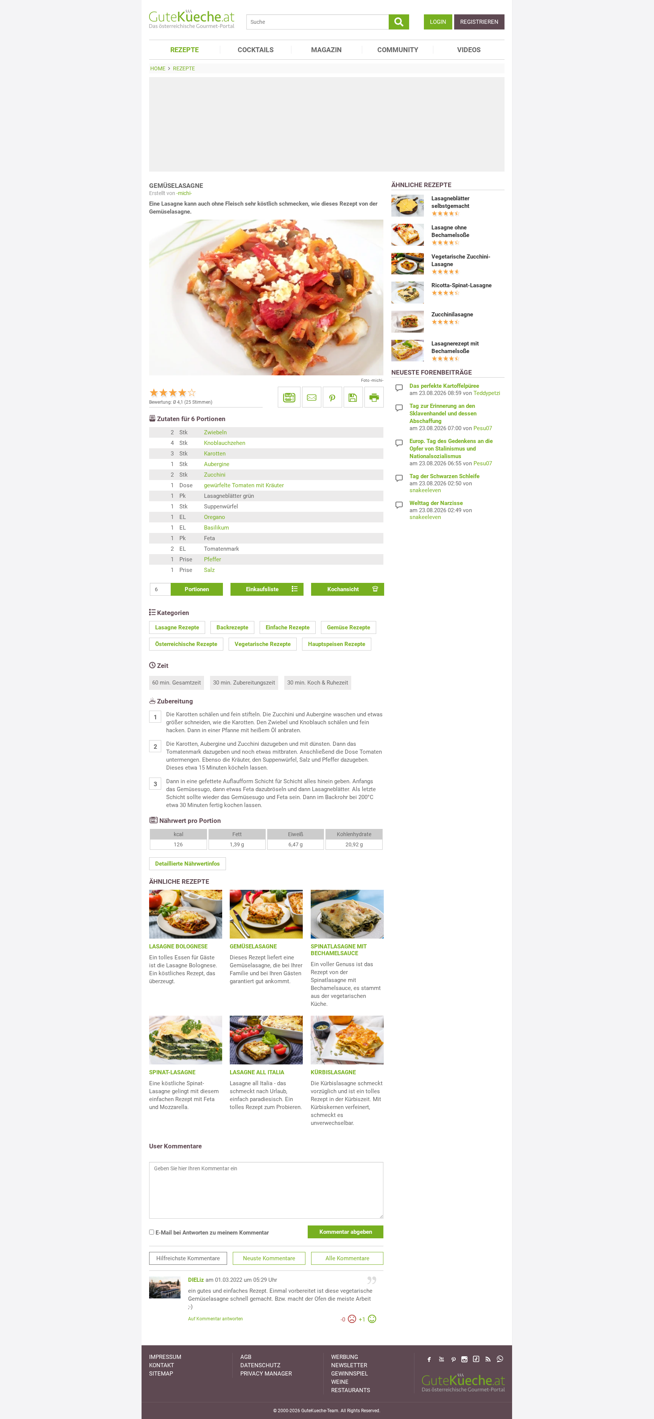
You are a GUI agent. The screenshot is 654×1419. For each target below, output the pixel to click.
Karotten (215, 453)
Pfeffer (212, 559)
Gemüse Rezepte (348, 627)
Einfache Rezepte (288, 627)
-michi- (184, 193)
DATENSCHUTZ (260, 1365)
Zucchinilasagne (452, 314)
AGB (245, 1357)
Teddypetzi (486, 393)
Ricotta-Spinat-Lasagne (461, 285)
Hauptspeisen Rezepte (336, 644)
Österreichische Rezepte (186, 644)
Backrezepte (232, 627)
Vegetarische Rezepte (263, 644)
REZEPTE (184, 50)
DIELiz (196, 1279)
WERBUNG (344, 1357)
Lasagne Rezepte (177, 627)
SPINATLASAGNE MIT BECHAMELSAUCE (339, 950)
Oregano (214, 517)
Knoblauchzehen (224, 443)
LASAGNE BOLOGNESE (178, 946)
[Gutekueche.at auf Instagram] (464, 1359)
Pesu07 (482, 428)
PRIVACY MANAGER (266, 1373)
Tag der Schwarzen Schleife (445, 476)
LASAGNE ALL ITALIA (257, 1072)
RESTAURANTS (350, 1390)
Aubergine (216, 464)
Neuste (269, 1258)
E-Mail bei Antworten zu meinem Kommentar (211, 1232)
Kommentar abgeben (345, 1231)
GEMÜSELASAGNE (253, 946)
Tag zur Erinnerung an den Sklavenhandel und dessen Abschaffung (443, 413)
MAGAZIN (326, 50)
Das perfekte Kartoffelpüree (444, 386)
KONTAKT (161, 1365)
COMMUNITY (397, 50)
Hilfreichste (188, 1258)
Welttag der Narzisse (436, 503)
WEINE (340, 1382)
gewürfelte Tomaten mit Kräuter (244, 485)
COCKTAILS (256, 50)
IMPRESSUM (165, 1357)
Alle (347, 1258)
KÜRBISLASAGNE (333, 1072)
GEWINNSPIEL (349, 1373)
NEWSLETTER (349, 1365)
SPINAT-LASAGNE (172, 1072)
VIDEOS (469, 50)
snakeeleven (425, 490)
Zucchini (215, 474)
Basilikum (216, 527)
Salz (209, 570)
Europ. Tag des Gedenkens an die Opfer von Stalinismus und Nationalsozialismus (451, 449)
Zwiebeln (215, 432)
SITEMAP (161, 1373)
